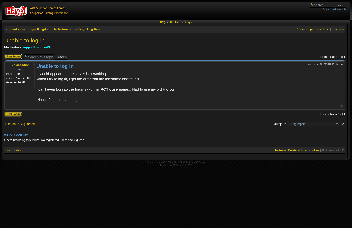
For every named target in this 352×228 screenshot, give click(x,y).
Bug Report (95, 29)
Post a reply (12, 55)
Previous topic (305, 29)
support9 (43, 47)
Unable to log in (24, 40)
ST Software (178, 165)
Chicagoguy (20, 64)
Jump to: (280, 124)
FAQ (163, 22)
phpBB (162, 162)
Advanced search (334, 9)
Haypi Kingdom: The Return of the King (56, 29)
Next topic (322, 29)
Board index (17, 29)
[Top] (342, 106)
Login (188, 22)
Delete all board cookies (303, 150)
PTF (189, 165)
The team (279, 150)
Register (175, 22)
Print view (338, 29)
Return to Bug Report (21, 124)
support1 (29, 47)
